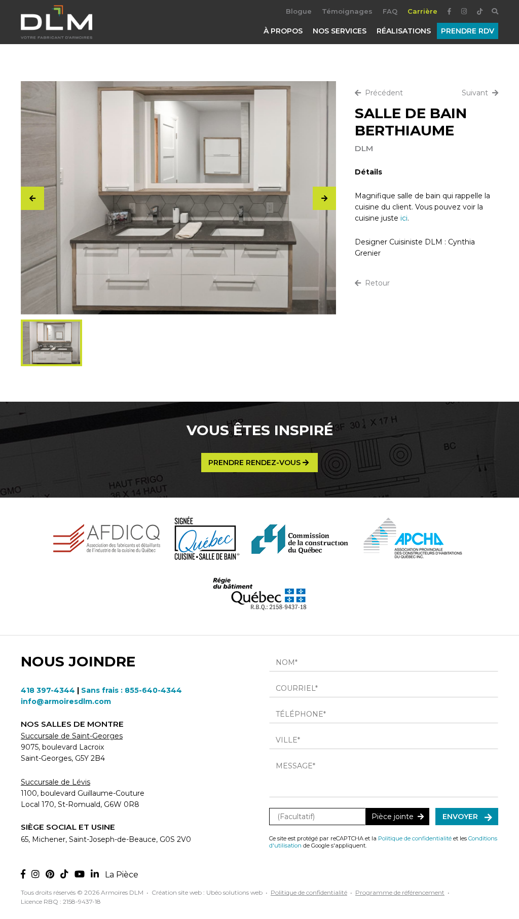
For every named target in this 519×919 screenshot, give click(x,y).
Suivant (477, 92)
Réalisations (404, 31)
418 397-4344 (48, 690)
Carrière (422, 11)
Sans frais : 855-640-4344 (131, 690)
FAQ (390, 11)
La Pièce (121, 874)
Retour (375, 283)
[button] (324, 198)
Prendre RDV (467, 31)
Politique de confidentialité (415, 838)
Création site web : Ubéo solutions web (207, 892)
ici (403, 218)
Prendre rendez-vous (255, 462)
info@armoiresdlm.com (66, 701)
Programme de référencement (399, 892)
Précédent (382, 92)
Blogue (299, 11)
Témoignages (347, 11)
